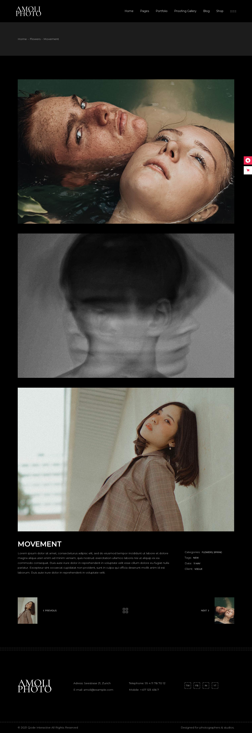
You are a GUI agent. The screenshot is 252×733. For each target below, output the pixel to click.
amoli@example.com (98, 689)
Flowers (207, 552)
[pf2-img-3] (126, 459)
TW (188, 685)
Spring (218, 552)
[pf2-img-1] (126, 151)
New (196, 557)
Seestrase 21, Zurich (97, 683)
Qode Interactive (39, 727)
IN (206, 685)
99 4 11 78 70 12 (155, 683)
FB (196, 685)
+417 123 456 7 (149, 689)
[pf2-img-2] (126, 306)
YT (215, 685)
